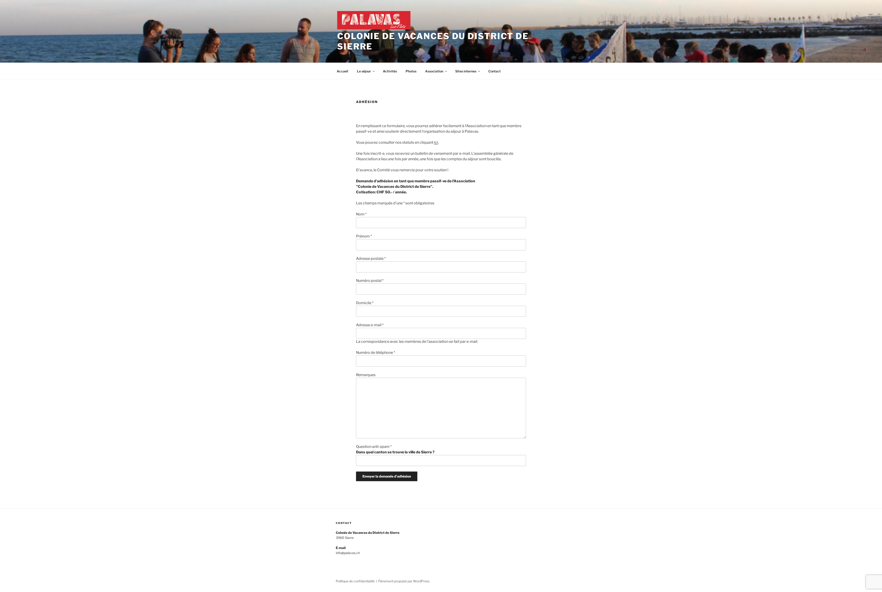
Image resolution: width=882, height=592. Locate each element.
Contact (494, 71)
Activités (390, 71)
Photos (411, 71)
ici (436, 142)
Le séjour (364, 71)
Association (434, 71)
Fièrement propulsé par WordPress (404, 581)
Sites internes (465, 71)
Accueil (342, 71)
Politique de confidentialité (355, 581)
